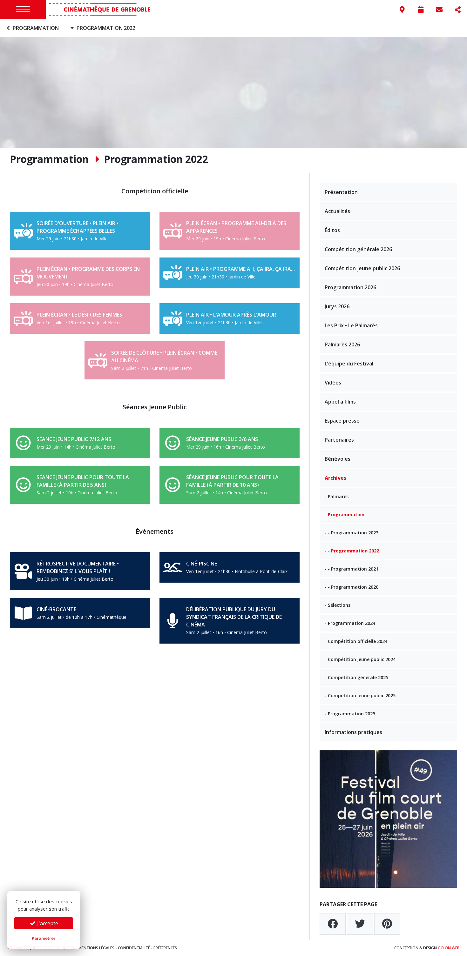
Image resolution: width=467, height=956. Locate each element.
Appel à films (340, 401)
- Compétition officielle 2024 (356, 641)
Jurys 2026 (337, 306)
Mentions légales (96, 948)
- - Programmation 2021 (351, 569)
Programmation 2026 (350, 287)
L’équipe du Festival (349, 363)
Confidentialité (134, 948)
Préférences (165, 948)
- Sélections (337, 605)
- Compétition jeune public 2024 (360, 659)
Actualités (337, 211)
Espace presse (342, 420)
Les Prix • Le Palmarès (351, 325)
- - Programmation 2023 (351, 533)
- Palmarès (337, 496)
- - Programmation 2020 (351, 587)
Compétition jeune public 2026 (362, 268)
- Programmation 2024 (350, 623)
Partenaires (339, 439)
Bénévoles (337, 458)
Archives (335, 477)
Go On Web (448, 948)
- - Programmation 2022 (352, 551)
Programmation (35, 27)
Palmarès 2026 (342, 344)
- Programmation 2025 (350, 714)
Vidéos (333, 382)
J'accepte (47, 923)
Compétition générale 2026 (358, 249)
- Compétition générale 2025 (356, 677)
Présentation (341, 192)
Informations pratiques (353, 732)
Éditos (332, 230)
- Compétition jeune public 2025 (360, 695)
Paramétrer (44, 938)
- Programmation (344, 514)
